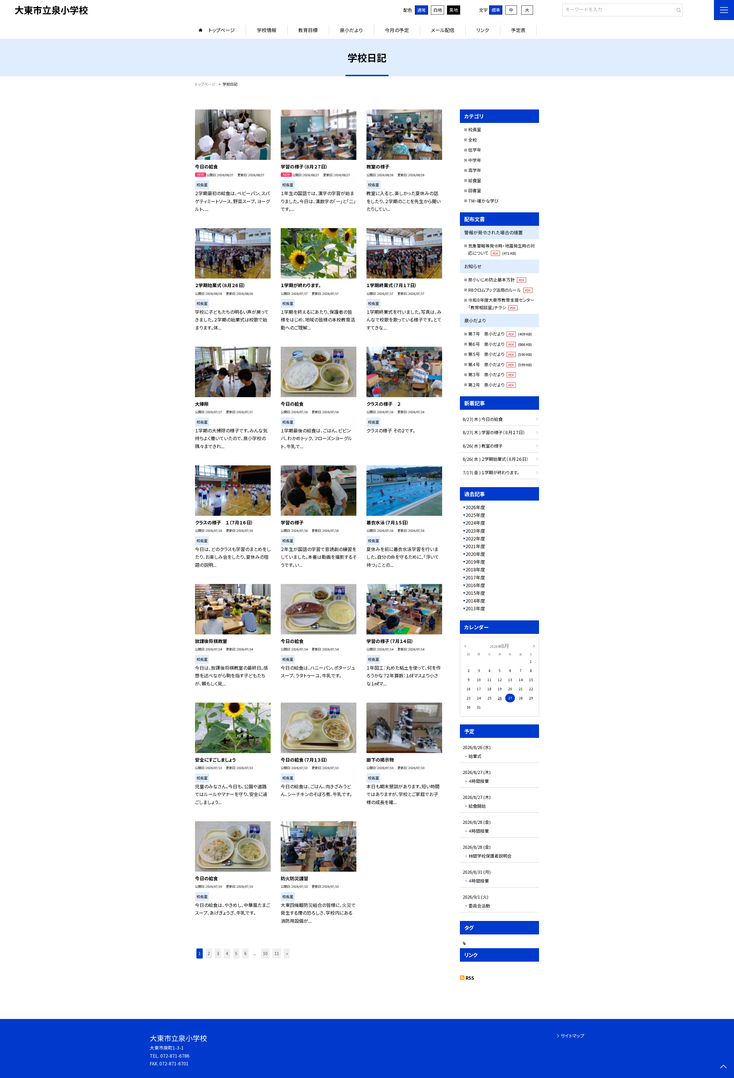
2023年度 (475, 530)
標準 (495, 10)
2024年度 (475, 522)
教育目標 (308, 30)
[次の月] (534, 645)
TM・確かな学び (483, 201)
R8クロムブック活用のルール (499, 290)
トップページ (221, 30)
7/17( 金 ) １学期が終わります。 (491, 472)
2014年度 (475, 600)
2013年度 (475, 608)
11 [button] (276, 953)
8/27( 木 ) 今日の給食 (483, 419)
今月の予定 (397, 30)
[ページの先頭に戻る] (723, 1067)
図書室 (474, 190)
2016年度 (475, 585)
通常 (421, 10)
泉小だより (351, 30)
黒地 (453, 10)
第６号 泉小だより (500, 344)
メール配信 (442, 30)
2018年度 (475, 569)
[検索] (678, 9)
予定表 (518, 30)
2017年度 (475, 577)
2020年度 (475, 553)
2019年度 (475, 561)
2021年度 (475, 546)
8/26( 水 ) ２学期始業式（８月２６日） (496, 459)
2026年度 (475, 507)
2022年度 (475, 538)
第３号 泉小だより (491, 374)
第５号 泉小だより (500, 354)
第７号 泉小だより (500, 334)
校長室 (474, 129)
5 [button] (236, 953)
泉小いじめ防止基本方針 (496, 280)
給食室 (474, 180)
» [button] (287, 953)
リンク (482, 30)
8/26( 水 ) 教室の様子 (483, 446)
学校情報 (266, 30)
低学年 (474, 150)
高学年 (474, 170)
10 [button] (265, 953)
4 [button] (227, 953)
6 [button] (245, 953)
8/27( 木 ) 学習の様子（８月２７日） (494, 432)
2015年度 (475, 592)
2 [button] (209, 953)
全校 (472, 140)
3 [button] (218, 953)
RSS (470, 977)
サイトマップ (572, 1035)
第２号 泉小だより (491, 385)
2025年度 (475, 514)
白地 (437, 10)
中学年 (474, 160)
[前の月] (465, 645)
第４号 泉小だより (500, 364)
